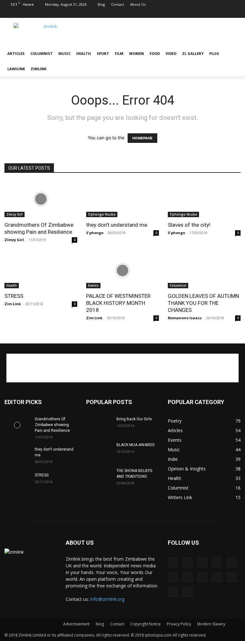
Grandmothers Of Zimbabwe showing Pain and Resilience (52, 425)
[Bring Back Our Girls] (99, 425)
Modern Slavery (211, 624)
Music (64, 53)
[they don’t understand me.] (122, 199)
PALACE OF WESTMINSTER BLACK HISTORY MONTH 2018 (118, 303)
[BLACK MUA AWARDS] (99, 451)
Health (83, 53)
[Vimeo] (214, 13)
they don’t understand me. (117, 225)
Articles (16, 53)
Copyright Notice (145, 624)
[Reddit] (162, 13)
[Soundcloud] (183, 13)
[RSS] (172, 13)
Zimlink (38, 68)
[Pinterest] (151, 13)
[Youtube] (236, 13)
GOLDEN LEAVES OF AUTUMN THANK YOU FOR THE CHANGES (203, 303)
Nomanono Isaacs (185, 317)
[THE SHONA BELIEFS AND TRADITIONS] (99, 477)
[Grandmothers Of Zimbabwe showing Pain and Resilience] (40, 199)
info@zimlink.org (107, 599)
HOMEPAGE (142, 138)
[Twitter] (204, 13)
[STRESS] (40, 271)
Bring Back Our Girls (134, 419)
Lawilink (16, 68)
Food (155, 53)
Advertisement (76, 624)
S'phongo (94, 232)
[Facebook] (120, 13)
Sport (103, 53)
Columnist (41, 53)
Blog (101, 4)
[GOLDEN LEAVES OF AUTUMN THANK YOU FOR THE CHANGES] (204, 271)
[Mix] (141, 13)
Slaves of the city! (189, 225)
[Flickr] (130, 13)
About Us (137, 4)
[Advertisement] (122, 368)
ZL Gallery (193, 53)
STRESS (13, 296)
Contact (117, 4)
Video (171, 53)
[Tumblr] (193, 13)
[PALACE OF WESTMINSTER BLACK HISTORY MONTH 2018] (122, 271)
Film (119, 53)
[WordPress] (225, 13)
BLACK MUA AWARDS (135, 445)
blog (100, 624)
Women (136, 53)
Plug (214, 53)
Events (93, 285)
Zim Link (12, 303)
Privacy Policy (179, 624)
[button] (233, 54)
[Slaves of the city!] (204, 199)
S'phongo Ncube (101, 214)
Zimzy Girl (14, 214)
